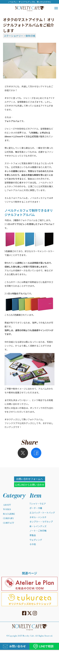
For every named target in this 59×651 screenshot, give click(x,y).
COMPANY (8, 518)
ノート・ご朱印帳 (37, 530)
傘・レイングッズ (37, 526)
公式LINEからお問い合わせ (29, 484)
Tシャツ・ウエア (37, 503)
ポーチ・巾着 (35, 508)
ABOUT (7, 505)
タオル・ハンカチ (37, 517)
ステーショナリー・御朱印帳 (19, 36)
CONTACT (8, 523)
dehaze (56, 8)
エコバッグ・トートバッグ (42, 512)
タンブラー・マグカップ (41, 521)
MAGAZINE (9, 514)
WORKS (7, 509)
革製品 (32, 535)
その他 (32, 544)
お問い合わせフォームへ (29, 479)
